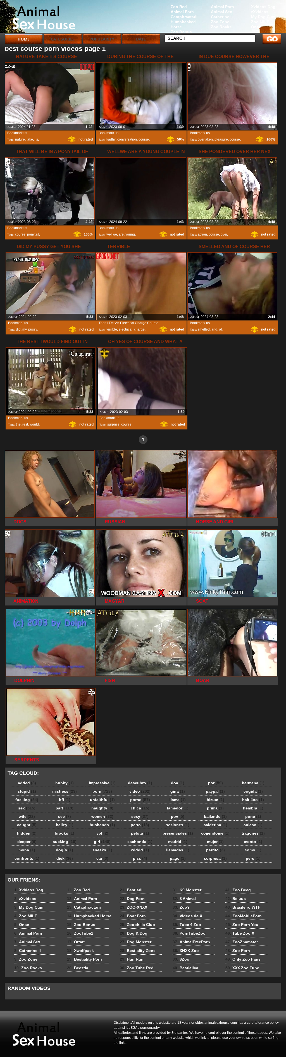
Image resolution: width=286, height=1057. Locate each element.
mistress (64, 791)
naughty (102, 808)
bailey (64, 825)
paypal (215, 791)
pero (253, 858)
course (144, 139)
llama (178, 799)
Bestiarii (131, 890)
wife (27, 816)
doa (177, 783)
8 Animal (184, 898)
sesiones (177, 825)
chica (140, 808)
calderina (215, 825)
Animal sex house (40, 17)
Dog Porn (132, 898)
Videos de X (187, 916)
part (64, 808)
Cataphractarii (184, 17)
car (102, 858)
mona (26, 850)
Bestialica (185, 968)
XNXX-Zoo (186, 950)
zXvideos (259, 11)
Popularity (101, 39)
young (130, 234)
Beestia (77, 968)
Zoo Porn (237, 950)
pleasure (221, 139)
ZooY (181, 907)
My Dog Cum (263, 17)
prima (215, 808)
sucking (65, 841)
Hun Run (132, 959)
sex (26, 808)
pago (178, 858)
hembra (253, 808)
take (30, 139)
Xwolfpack (80, 950)
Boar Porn (133, 916)
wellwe (111, 234)
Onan (256, 27)
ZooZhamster (241, 942)
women (102, 816)
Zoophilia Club (137, 924)
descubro (140, 783)
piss (140, 858)
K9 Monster (187, 890)
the (18, 424)
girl (102, 841)
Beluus (235, 898)
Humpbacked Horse (183, 24)
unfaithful (102, 799)
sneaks (102, 850)
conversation (127, 139)
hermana (253, 783)
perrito (215, 850)
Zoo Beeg (238, 890)
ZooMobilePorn (243, 916)
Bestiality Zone (138, 950)
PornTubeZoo (189, 933)
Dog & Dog (133, 933)
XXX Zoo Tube (242, 968)
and (214, 329)
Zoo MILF (260, 22)
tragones (253, 833)
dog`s (64, 850)
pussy (32, 329)
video (140, 791)
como (253, 850)
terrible (111, 329)
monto (253, 841)
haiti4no (253, 799)
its (36, 139)
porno (140, 799)
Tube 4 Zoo (187, 924)
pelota (140, 833)
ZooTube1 (80, 933)
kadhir (111, 139)
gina (177, 791)
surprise (113, 424)
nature (20, 139)
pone (253, 816)
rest (25, 424)
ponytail (33, 234)
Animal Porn (222, 6)
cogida (253, 791)
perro (140, 825)
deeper (27, 841)
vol (102, 833)
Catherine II (222, 17)
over (224, 234)
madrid (177, 841)
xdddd (140, 850)
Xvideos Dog (263, 6)
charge (139, 329)
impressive (102, 783)
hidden (27, 833)
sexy (140, 816)
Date (141, 39)
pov (177, 816)
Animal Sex (221, 11)
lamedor (178, 808)
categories (63, 39)
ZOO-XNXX (133, 907)
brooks (64, 833)
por (215, 783)
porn (102, 791)
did (18, 329)
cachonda (139, 841)
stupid (27, 791)
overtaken (205, 139)
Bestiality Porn (84, 959)
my (24, 329)
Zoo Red (179, 6)
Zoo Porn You (241, 924)
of (220, 329)
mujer (215, 841)
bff (64, 799)
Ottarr (76, 942)
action (202, 234)
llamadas (177, 850)
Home (24, 39)
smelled (204, 329)
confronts (27, 858)
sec (64, 816)
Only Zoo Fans (243, 959)
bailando (215, 816)
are (121, 234)
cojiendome (215, 833)
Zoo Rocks (221, 27)
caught (27, 825)
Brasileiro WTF (242, 907)
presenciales (178, 833)
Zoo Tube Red (137, 968)
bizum (215, 799)
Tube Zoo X (239, 933)
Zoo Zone (220, 22)
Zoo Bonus (181, 32)
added (27, 783)
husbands (102, 825)
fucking (26, 799)
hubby (64, 783)
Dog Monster (135, 942)
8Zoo (181, 959)
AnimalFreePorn (191, 942)
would (34, 424)
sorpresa (215, 858)
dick (64, 858)
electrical (125, 329)
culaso (253, 825)
